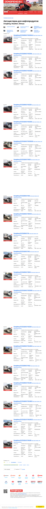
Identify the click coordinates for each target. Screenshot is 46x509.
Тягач (35, 11)
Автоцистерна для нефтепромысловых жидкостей (10, 31)
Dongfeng (20, 464)
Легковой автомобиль (13, 11)
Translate (23, 469)
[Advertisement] (23, 94)
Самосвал (31, 11)
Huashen (24, 464)
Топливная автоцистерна (8, 17)
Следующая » (13, 462)
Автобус (26, 11)
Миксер (25, 13)
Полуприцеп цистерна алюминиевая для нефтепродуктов (23, 31)
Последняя (20, 462)
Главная (6, 11)
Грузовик (39, 11)
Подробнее (8, 42)
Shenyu (28, 464)
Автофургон (20, 13)
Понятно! (40, 506)
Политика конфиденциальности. (22, 493)
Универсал (21, 11)
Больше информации (13, 507)
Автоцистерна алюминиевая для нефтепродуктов (37, 31)
